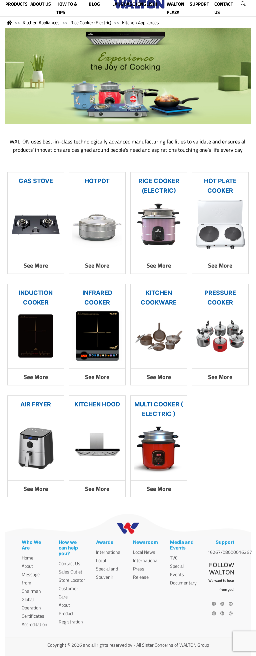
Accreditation (34, 624)
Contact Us (69, 563)
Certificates (33, 615)
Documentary (183, 582)
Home (27, 557)
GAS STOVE (36, 180)
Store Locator (72, 579)
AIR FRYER (35, 404)
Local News (144, 551)
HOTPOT (97, 180)
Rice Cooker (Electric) (90, 22)
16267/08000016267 (229, 551)
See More (36, 265)
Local (101, 560)
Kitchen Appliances (41, 22)
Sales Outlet (70, 571)
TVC (174, 557)
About (27, 565)
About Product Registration (71, 613)
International (108, 551)
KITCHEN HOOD (97, 404)
